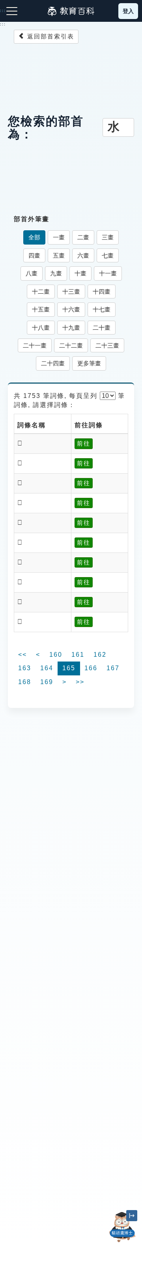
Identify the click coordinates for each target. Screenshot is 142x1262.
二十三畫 (107, 345)
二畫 (83, 237)
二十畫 (101, 327)
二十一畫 (35, 345)
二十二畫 (71, 345)
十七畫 (101, 309)
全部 (34, 237)
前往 (83, 443)
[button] (122, 1242)
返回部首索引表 (49, 36)
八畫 (31, 273)
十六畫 (71, 309)
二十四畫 (53, 363)
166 (90, 668)
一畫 (59, 237)
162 (99, 654)
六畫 (83, 255)
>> (80, 682)
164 (46, 668)
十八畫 (41, 327)
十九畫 (71, 327)
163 (24, 668)
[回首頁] (71, 11)
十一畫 (108, 273)
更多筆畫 (89, 363)
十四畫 (101, 291)
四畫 (34, 255)
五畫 (59, 255)
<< (22, 654)
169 (46, 682)
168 (24, 682)
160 (55, 654)
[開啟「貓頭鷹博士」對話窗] (122, 1227)
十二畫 (41, 291)
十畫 (80, 273)
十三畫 (71, 291)
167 (113, 668)
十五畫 (41, 309)
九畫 (56, 273)
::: (3, 24)
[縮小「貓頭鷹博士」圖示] (131, 1215)
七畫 (108, 255)
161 (77, 654)
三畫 (108, 237)
